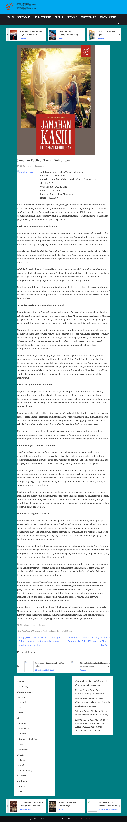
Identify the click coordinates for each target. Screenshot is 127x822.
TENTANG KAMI (108, 17)
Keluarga (21, 723)
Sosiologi (21, 775)
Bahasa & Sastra (25, 691)
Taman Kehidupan (64, 631)
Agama (23, 38)
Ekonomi (21, 702)
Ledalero (52, 631)
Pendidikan (22, 749)
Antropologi (23, 686)
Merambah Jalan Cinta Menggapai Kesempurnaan (92, 664)
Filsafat (20, 712)
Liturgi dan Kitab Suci (29, 625)
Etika (19, 707)
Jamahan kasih (41, 631)
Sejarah (21, 765)
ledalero (40, 166)
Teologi (20, 791)
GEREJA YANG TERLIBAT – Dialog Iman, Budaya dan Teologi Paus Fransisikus (109, 33)
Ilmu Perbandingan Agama (68, 33)
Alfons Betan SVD (27, 631)
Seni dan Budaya (25, 770)
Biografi (21, 697)
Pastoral (21, 744)
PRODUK (59, 17)
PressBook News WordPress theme (85, 819)
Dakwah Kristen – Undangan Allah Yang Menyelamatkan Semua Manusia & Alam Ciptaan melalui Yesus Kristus (30, 33)
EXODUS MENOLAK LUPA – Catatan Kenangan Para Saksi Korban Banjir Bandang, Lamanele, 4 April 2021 (110, 804)
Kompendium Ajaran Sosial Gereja (29, 804)
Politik (20, 754)
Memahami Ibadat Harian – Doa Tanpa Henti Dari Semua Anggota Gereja (69, 804)
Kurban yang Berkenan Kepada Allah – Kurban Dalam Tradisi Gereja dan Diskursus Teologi (92, 702)
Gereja (20, 718)
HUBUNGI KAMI (43, 17)
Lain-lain (21, 733)
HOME (10, 17)
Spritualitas (43, 625)
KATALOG (72, 17)
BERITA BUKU (24, 17)
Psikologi (21, 760)
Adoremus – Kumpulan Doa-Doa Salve (46, 664)
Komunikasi (23, 728)
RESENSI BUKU (88, 17)
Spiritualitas (23, 781)
